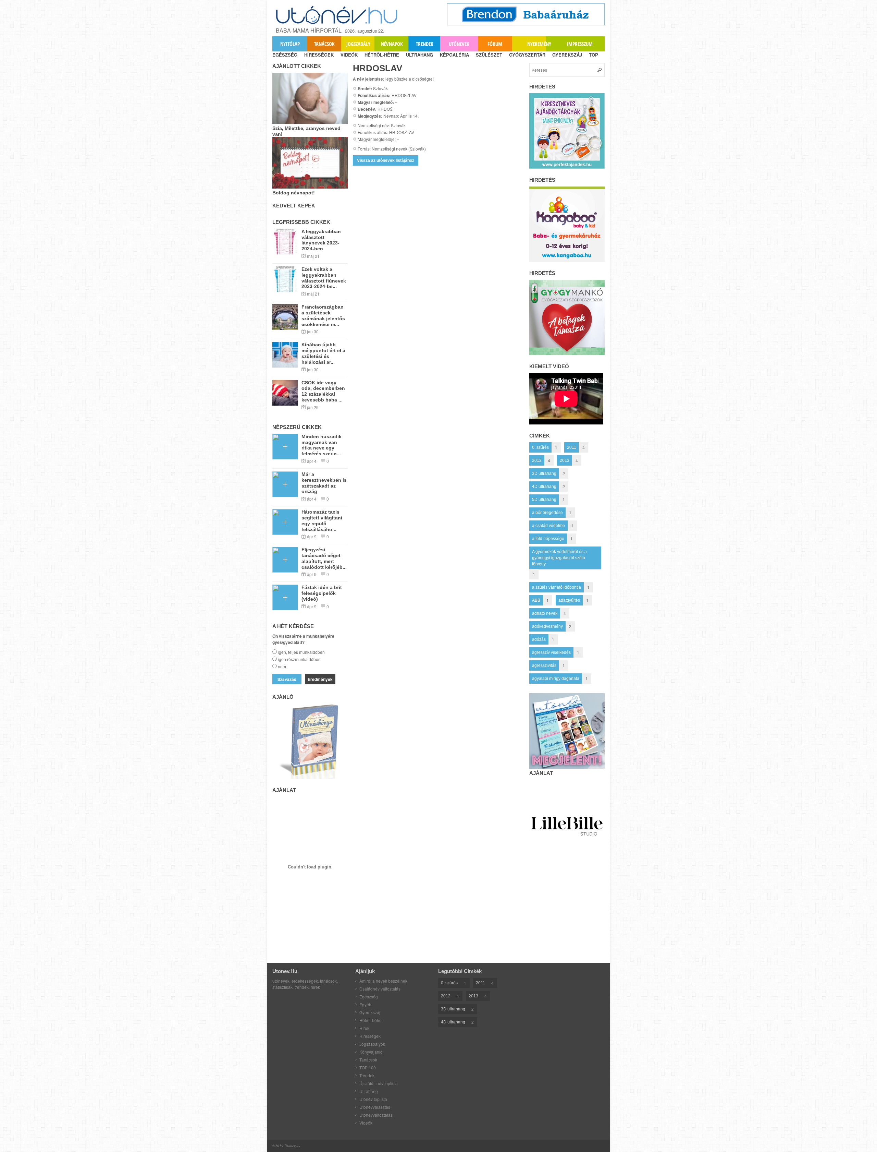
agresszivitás (544, 665)
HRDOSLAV (377, 68)
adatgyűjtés (569, 600)
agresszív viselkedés (551, 652)
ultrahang (419, 54)
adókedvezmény (547, 626)
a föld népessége (548, 538)
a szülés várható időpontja (556, 587)
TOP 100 (367, 1067)
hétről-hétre (382, 54)
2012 (537, 460)
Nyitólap (290, 43)
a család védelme (548, 525)
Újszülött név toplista (378, 1083)
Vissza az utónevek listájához (385, 160)
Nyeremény (539, 43)
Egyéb (365, 1004)
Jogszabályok (372, 1044)
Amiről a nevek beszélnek (383, 981)
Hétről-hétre (370, 1020)
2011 (571, 447)
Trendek (424, 43)
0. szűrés (540, 447)
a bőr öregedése (547, 512)
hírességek (319, 54)
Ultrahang (368, 1091)
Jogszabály (358, 43)
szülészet (489, 54)
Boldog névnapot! (293, 192)
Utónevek (459, 43)
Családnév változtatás (379, 989)
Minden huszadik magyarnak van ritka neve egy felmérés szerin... (321, 445)
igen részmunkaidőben (299, 659)
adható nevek (544, 613)
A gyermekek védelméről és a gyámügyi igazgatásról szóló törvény (559, 557)
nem (282, 666)
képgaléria (454, 54)
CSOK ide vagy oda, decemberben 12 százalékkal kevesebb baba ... (323, 391)
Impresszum (580, 43)
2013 (564, 460)
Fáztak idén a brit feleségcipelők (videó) (321, 593)
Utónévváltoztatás (376, 1115)
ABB (536, 600)
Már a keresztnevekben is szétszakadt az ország (324, 482)
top (593, 54)
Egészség (368, 996)
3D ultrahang (544, 473)
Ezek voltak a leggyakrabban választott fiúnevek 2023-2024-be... (323, 277)
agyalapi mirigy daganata (555, 678)
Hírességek (370, 1036)
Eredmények (320, 679)
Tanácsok (324, 43)
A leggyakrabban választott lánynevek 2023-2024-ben (321, 240)
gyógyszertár (527, 54)
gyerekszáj (567, 54)
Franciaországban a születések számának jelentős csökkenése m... (323, 315)
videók (349, 54)
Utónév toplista (373, 1099)
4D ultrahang (544, 486)
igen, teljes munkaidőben (301, 652)
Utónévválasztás (374, 1107)
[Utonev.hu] (337, 14)
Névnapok (392, 43)
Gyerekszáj (369, 1012)
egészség (284, 54)
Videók (365, 1123)
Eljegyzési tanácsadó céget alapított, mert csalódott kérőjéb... (324, 558)
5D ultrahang (544, 499)
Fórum (494, 43)
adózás (539, 639)
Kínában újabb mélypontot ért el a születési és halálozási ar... (323, 353)
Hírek (364, 1028)
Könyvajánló (371, 1052)
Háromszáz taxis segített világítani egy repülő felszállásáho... (321, 520)
